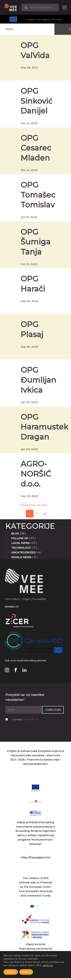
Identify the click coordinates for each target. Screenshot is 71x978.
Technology (21, 547)
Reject (26, 972)
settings (48, 965)
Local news (20, 543)
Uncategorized (23, 552)
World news (21, 557)
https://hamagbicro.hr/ (35, 857)
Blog (15, 533)
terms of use (31, 719)
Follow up (19, 538)
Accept (10, 972)
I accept (25, 719)
